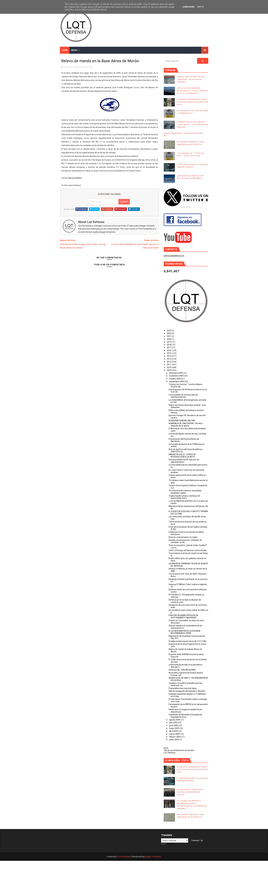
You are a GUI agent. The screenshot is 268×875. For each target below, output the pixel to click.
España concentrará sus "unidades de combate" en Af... (185, 541)
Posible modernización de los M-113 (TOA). (188, 641)
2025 (169, 330)
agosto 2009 (174, 720)
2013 (169, 359)
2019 (169, 342)
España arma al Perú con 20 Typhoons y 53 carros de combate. (190, 79)
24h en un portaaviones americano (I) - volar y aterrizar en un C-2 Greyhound (192, 90)
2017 (169, 347)
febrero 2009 (175, 737)
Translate (170, 844)
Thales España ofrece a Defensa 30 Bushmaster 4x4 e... (184, 497)
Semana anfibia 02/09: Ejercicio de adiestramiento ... (184, 460)
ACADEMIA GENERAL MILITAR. (182, 420)
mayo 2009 (174, 728)
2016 (169, 350)
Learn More (188, 7)
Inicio (166, 748)
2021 (169, 336)
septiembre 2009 (177, 381)
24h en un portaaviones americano (179, 750)
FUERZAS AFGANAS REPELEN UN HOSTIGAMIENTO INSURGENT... (183, 616)
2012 (169, 362)
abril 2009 (173, 731)
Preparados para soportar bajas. (183, 688)
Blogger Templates (153, 856)
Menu (74, 50)
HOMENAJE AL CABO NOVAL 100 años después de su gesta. (186, 424)
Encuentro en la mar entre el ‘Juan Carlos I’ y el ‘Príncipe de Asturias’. (192, 124)
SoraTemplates (124, 856)
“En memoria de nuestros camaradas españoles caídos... (185, 491)
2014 (169, 356)
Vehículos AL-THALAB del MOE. (182, 670)
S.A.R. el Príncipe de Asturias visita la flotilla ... (188, 550)
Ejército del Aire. (75, 178)
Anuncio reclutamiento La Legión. (183, 537)
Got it (200, 7)
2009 (169, 370)
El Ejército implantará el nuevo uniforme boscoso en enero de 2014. (192, 101)
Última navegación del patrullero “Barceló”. (187, 691)
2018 (169, 345)
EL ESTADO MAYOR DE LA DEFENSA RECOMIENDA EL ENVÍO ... (184, 632)
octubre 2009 (175, 379)
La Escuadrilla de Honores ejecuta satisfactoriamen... (183, 396)
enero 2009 (174, 739)
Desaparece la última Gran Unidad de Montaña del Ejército (190, 791)
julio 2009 (173, 722)
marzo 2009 (174, 734)
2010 (169, 367)
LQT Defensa (169, 753)
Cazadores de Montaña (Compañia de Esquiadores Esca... (185, 715)
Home (65, 50)
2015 (169, 353)
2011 (169, 364)
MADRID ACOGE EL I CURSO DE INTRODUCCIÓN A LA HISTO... (182, 455)
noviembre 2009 (176, 376)
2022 (169, 333)
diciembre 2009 (176, 373)
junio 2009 (174, 725)
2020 (169, 339)
